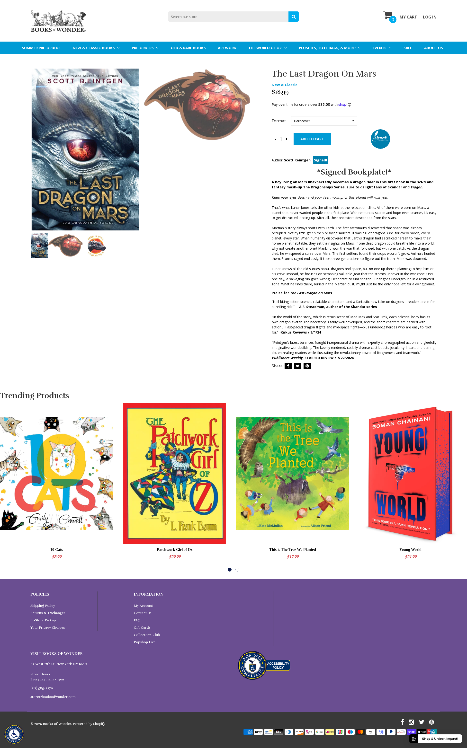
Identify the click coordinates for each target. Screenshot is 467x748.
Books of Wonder (57, 724)
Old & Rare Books (188, 47)
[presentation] (35, 153)
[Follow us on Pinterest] (307, 366)
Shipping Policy (42, 606)
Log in (430, 17)
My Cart (408, 17)
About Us (433, 47)
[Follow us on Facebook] (288, 366)
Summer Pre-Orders (41, 47)
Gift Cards (142, 627)
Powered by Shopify (89, 724)
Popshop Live (144, 642)
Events (379, 47)
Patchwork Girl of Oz (174, 549)
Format (279, 120)
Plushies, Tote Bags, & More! (327, 47)
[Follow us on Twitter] (297, 366)
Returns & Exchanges (47, 613)
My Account (143, 606)
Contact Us (143, 613)
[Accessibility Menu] (14, 734)
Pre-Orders (143, 47)
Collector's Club (147, 635)
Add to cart (312, 139)
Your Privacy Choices (47, 627)
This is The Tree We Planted (292, 549)
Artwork (227, 47)
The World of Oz (265, 47)
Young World (410, 549)
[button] (230, 570)
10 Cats (56, 549)
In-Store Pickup (43, 620)
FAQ (137, 620)
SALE (408, 47)
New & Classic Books (94, 47)
